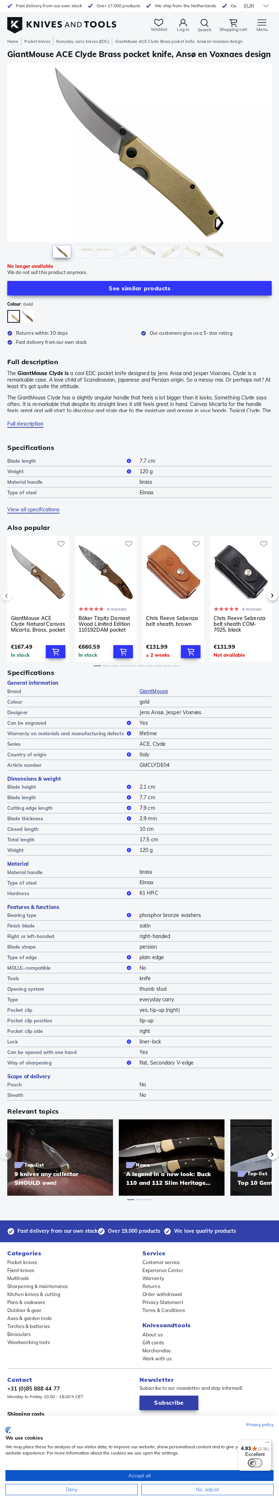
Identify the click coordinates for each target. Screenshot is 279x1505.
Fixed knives (20, 1270)
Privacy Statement (162, 1302)
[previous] (19, 595)
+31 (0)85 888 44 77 (33, 1388)
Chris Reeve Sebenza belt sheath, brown (172, 621)
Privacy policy (260, 1424)
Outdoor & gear (24, 1310)
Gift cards (153, 1342)
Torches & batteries (28, 1326)
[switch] (255, 1462)
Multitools (18, 1278)
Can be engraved (26, 723)
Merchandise (156, 1350)
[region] (139, 162)
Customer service (161, 1262)
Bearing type (21, 915)
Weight (15, 471)
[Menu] (267, 1444)
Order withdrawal (162, 1294)
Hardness (18, 893)
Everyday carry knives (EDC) (82, 41)
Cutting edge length (30, 808)
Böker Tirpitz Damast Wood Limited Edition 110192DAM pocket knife (104, 624)
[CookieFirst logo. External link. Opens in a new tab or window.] (8, 1430)
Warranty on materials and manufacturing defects (65, 733)
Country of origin (26, 754)
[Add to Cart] (55, 651)
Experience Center (162, 1270)
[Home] (61, 21)
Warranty (153, 1278)
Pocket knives (37, 41)
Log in (183, 29)
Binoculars (19, 1334)
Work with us (156, 1358)
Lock (12, 1042)
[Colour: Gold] (13, 316)
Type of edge (22, 957)
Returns (151, 1286)
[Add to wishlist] (61, 544)
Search (204, 29)
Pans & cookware (26, 1302)
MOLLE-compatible (29, 968)
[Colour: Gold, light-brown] (27, 316)
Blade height (21, 787)
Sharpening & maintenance (37, 1286)
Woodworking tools (28, 1342)
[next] (260, 595)
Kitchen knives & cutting (33, 1294)
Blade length (21, 461)
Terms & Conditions (163, 1310)
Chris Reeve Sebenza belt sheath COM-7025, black (240, 624)
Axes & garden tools (29, 1318)
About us (152, 1334)
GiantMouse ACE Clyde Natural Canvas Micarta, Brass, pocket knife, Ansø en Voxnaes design (38, 624)
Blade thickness (25, 818)
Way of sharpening (29, 1063)
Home (12, 41)
